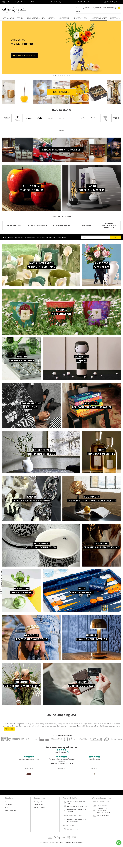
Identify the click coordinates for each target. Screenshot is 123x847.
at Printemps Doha (72, 829)
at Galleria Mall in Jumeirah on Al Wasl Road (76, 810)
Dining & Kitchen (14, 226)
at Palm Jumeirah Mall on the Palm (77, 806)
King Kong (80, 842)
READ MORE (9, 729)
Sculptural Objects (61, 226)
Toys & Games (85, 226)
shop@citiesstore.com (103, 815)
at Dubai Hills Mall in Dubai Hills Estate (76, 802)
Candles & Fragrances (37, 226)
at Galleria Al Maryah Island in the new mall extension (76, 820)
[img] (61, 750)
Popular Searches (10, 810)
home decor (23, 726)
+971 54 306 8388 (102, 806)
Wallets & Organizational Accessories (109, 225)
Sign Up (115, 237)
